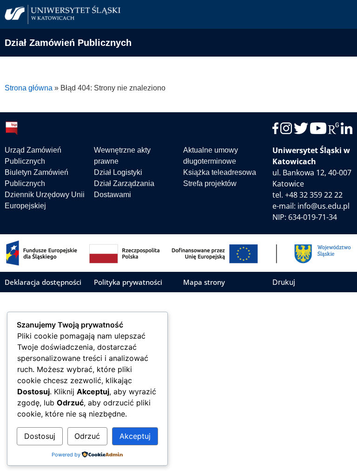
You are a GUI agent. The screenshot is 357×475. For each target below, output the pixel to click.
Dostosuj (39, 436)
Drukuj (283, 282)
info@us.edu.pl (324, 206)
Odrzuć (87, 436)
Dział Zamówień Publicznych (68, 43)
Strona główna (29, 88)
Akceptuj (135, 436)
